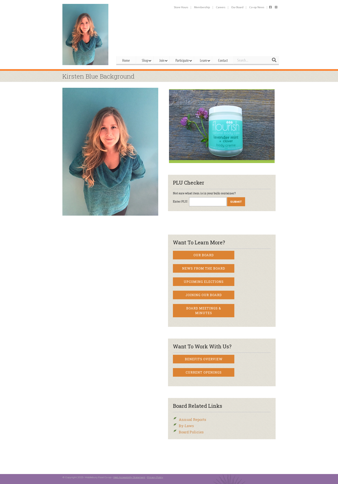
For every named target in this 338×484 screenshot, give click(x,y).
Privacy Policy (155, 477)
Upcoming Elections (204, 282)
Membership (202, 7)
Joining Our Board (203, 295)
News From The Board (203, 268)
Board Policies (191, 432)
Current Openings (204, 372)
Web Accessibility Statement (129, 477)
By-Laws (186, 425)
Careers (220, 7)
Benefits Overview (204, 359)
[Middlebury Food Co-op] (85, 34)
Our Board (237, 7)
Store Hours (181, 7)
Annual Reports (192, 419)
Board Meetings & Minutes (203, 310)
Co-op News (256, 7)
